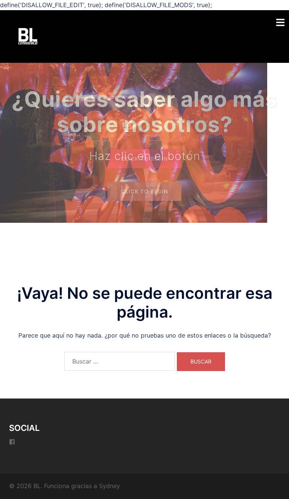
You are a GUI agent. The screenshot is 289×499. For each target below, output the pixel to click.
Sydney (109, 486)
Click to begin (144, 158)
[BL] (28, 36)
